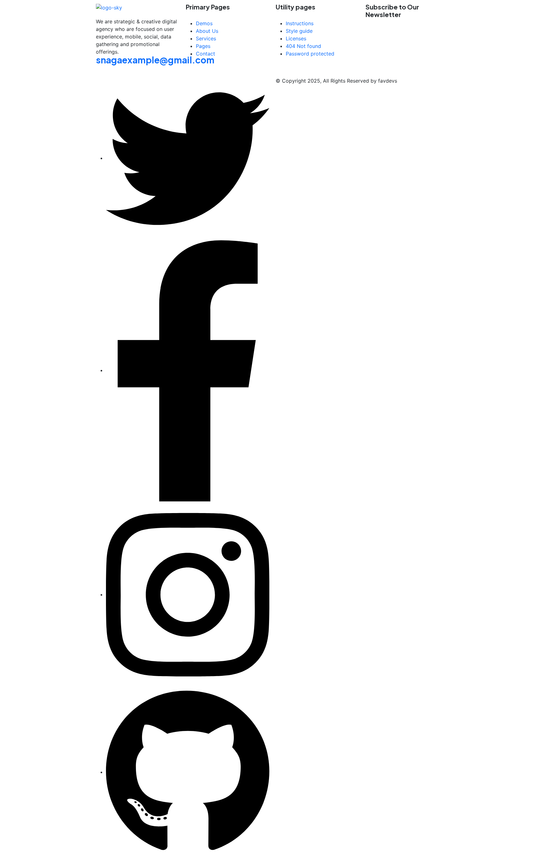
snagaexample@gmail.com (155, 59)
